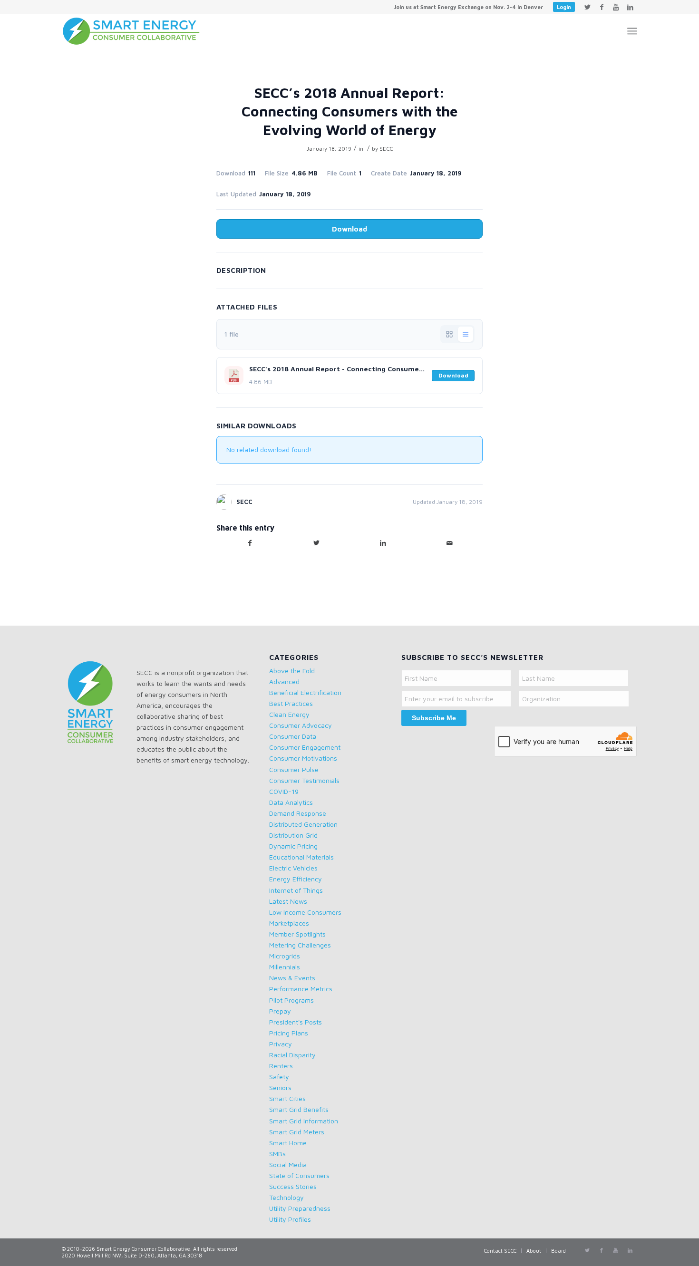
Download (349, 229)
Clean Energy (289, 714)
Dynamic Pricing (293, 846)
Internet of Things (296, 890)
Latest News (288, 901)
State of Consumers (299, 1175)
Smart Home (288, 1143)
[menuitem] (468, 7)
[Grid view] (449, 334)
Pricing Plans (288, 1033)
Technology (286, 1197)
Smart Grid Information (303, 1121)
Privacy (280, 1044)
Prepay (280, 1011)
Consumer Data (292, 736)
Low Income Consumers (305, 912)
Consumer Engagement (304, 747)
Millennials (284, 967)
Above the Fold (292, 671)
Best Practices (291, 703)
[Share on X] (316, 543)
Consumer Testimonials (304, 780)
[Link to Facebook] (601, 7)
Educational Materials (301, 857)
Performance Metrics (300, 989)
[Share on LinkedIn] (383, 543)
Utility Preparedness (299, 1208)
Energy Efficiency (295, 879)
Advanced (284, 681)
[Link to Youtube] (616, 7)
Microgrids (284, 956)
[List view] (465, 334)
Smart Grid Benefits (299, 1109)
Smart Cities (287, 1098)
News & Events (292, 978)
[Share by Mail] (449, 543)
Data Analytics (291, 802)
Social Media (288, 1164)
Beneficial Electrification (305, 692)
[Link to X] (587, 7)
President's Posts (295, 1022)
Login (564, 7)
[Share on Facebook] (249, 543)
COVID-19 (284, 791)
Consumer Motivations (303, 758)
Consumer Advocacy (300, 725)
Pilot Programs (291, 1000)
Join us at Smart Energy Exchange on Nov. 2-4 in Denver (468, 7)
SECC (386, 148)
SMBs (277, 1154)
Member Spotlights (297, 934)
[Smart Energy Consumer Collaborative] (136, 31)
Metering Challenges (300, 945)
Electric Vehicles (293, 868)
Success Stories (293, 1186)
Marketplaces (289, 923)
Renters (281, 1066)
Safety (279, 1077)
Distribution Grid (293, 835)
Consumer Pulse (294, 769)
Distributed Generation (303, 824)
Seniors (280, 1087)
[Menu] (632, 31)
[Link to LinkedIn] (630, 7)
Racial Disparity (292, 1055)
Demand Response (297, 813)
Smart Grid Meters (296, 1132)
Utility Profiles (290, 1219)
